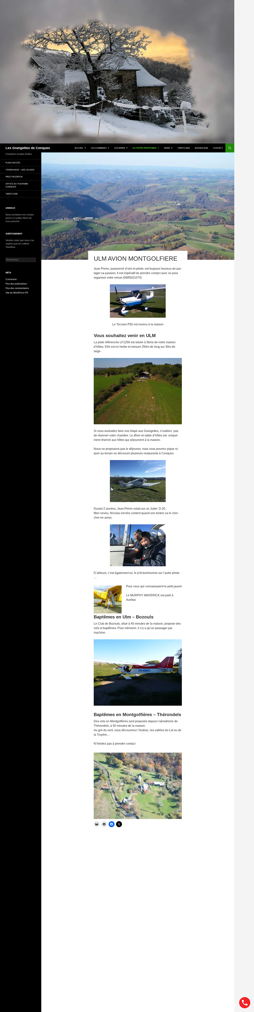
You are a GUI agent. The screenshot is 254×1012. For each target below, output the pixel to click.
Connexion (11, 279)
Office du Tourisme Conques (17, 185)
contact (218, 148)
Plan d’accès (13, 163)
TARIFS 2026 (184, 148)
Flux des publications (16, 283)
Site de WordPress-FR (17, 292)
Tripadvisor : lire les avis (20, 170)
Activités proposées (144, 148)
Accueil (79, 148)
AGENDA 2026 (201, 148)
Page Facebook (14, 177)
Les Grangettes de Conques (28, 148)
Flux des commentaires (17, 288)
